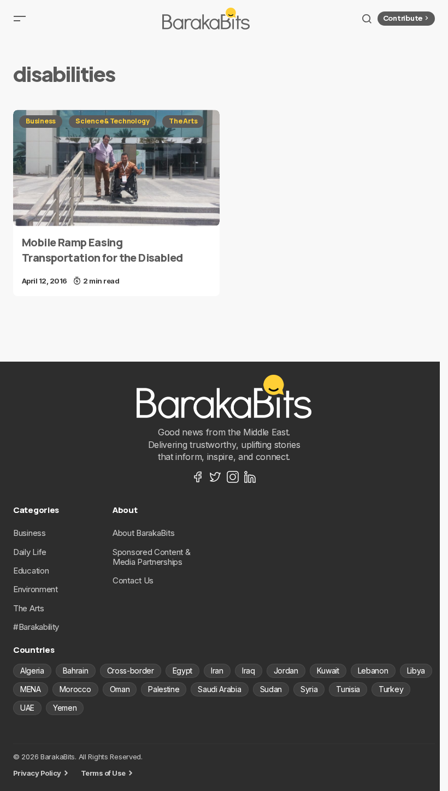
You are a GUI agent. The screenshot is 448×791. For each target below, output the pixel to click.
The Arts (183, 121)
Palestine (163, 689)
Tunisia (348, 689)
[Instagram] (232, 477)
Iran (217, 670)
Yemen (64, 707)
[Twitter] (215, 477)
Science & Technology (112, 121)
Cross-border (130, 670)
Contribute (403, 18)
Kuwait (328, 670)
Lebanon (373, 670)
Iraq (248, 670)
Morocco (75, 689)
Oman (120, 689)
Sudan (271, 689)
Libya (416, 670)
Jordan (286, 670)
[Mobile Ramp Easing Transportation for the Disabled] (116, 168)
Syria (308, 689)
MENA (30, 689)
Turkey (391, 689)
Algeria (32, 670)
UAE (27, 707)
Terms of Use (103, 773)
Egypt (182, 670)
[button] (20, 18)
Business (41, 121)
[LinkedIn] (250, 477)
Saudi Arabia (219, 689)
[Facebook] (198, 477)
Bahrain (76, 670)
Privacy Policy (37, 773)
